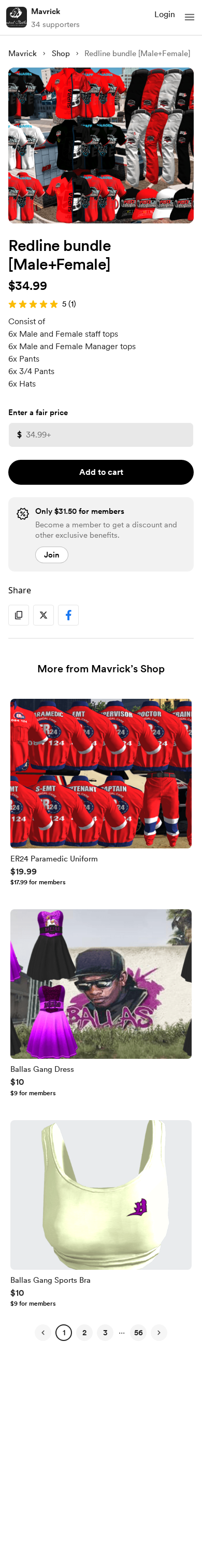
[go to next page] (159, 1332)
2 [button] (84, 1332)
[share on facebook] (68, 615)
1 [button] (64, 1332)
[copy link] (18, 615)
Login (164, 14)
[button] (189, 17)
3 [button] (105, 1332)
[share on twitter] (43, 615)
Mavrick (45, 11)
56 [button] (138, 1332)
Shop (61, 53)
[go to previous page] (43, 1332)
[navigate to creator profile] (16, 17)
